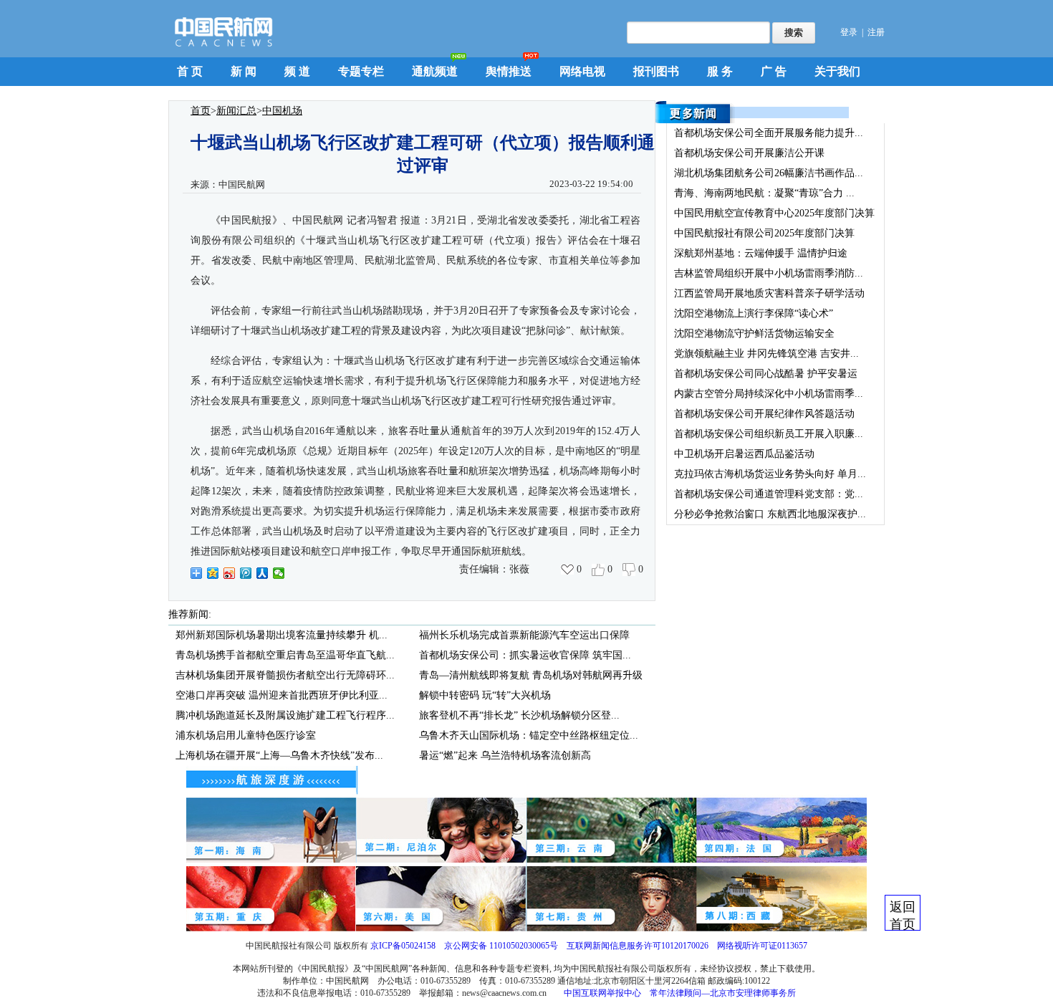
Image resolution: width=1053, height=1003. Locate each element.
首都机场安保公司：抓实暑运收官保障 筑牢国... (525, 655)
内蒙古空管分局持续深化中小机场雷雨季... (768, 393)
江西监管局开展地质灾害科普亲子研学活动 (769, 293)
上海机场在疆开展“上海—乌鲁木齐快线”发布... (279, 755)
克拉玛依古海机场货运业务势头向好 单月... (770, 474)
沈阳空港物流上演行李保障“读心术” (753, 313)
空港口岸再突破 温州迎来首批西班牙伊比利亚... (282, 695)
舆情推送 (509, 71)
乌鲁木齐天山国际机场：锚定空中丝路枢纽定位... (528, 735)
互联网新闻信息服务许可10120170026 (637, 946)
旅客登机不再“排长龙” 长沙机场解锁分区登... (519, 715)
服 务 (720, 71)
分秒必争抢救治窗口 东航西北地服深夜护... (770, 514)
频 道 (297, 71)
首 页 (190, 71)
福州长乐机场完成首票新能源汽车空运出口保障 (524, 635)
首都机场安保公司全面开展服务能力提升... (768, 133)
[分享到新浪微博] (229, 573)
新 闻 (243, 71)
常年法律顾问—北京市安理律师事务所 (723, 993)
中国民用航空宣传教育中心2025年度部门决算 (774, 213)
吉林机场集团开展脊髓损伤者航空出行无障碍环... (285, 675)
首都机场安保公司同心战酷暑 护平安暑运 (765, 373)
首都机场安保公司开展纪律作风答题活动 (764, 413)
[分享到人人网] (262, 573)
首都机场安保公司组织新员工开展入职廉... (768, 433)
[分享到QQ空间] (213, 573)
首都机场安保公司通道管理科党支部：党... (768, 494)
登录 (848, 32)
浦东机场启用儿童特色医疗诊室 (246, 735)
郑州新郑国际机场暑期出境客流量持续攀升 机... (282, 635)
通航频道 (435, 71)
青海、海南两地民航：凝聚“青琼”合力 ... (764, 193)
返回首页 (902, 915)
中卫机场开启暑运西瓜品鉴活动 (744, 453)
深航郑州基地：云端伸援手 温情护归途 (760, 253)
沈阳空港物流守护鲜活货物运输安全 (754, 333)
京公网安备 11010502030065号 (501, 946)
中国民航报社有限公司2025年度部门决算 (764, 233)
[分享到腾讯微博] (246, 573)
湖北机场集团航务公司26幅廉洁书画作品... (768, 173)
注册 (876, 32)
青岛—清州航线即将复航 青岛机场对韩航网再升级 (531, 675)
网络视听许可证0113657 (762, 946)
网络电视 (582, 71)
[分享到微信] (279, 573)
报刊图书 (656, 71)
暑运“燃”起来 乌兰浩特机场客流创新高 (505, 755)
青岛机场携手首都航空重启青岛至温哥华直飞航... (285, 655)
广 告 (774, 71)
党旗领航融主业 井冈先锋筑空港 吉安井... (766, 353)
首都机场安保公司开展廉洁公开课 (749, 153)
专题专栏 (361, 71)
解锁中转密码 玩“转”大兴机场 (485, 695)
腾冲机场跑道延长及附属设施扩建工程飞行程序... (285, 715)
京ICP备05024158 (403, 946)
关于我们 (837, 71)
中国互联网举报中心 (602, 993)
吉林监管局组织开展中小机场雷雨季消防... (768, 273)
